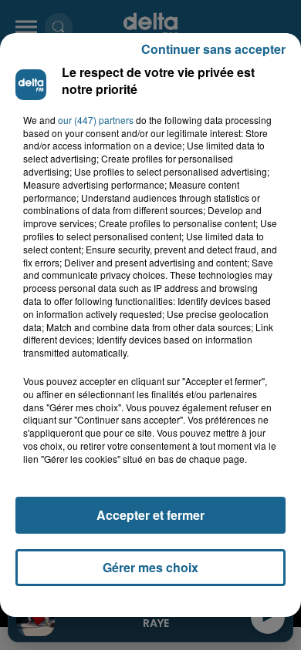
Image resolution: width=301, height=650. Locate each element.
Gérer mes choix (150, 567)
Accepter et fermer (150, 515)
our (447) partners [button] (96, 120)
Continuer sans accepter (213, 49)
